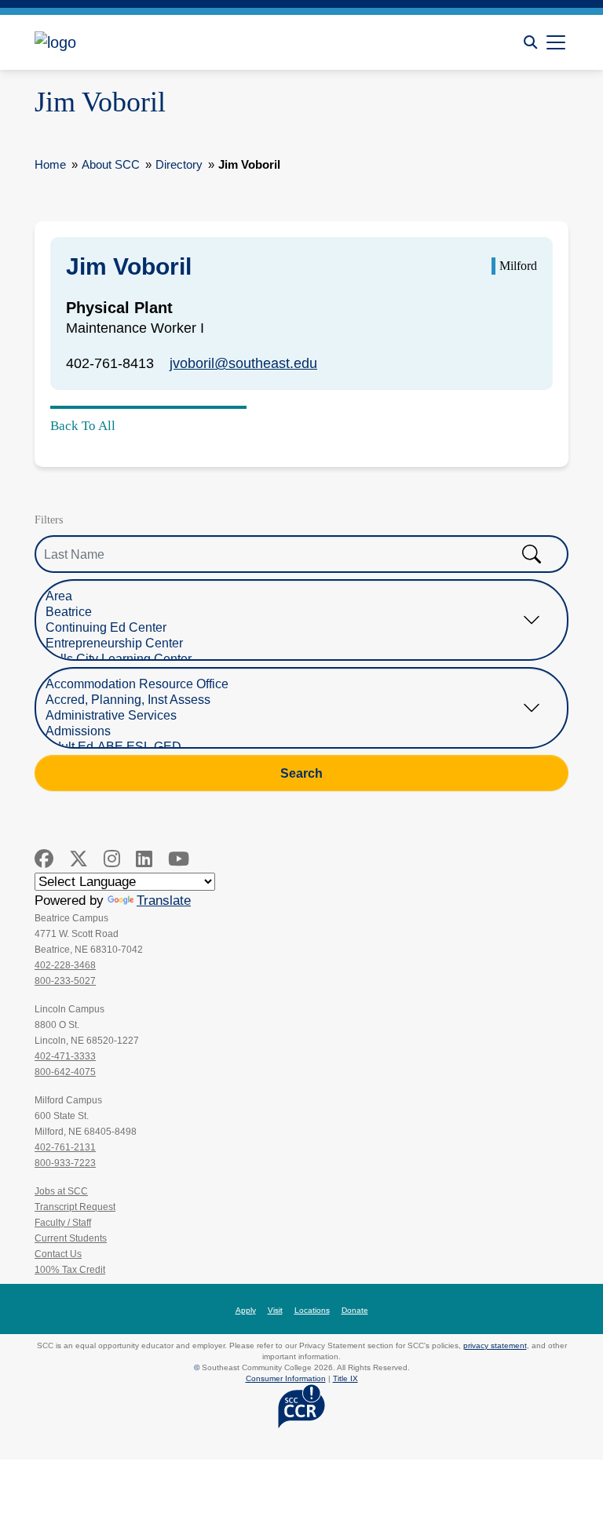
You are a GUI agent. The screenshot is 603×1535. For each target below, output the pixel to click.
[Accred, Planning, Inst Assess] (289, 700)
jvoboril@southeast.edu (243, 363)
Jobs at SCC (61, 1191)
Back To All (82, 425)
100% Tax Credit (70, 1269)
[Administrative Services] (289, 716)
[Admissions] (289, 731)
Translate (164, 900)
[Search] (530, 42)
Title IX (345, 1378)
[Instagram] (112, 859)
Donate (355, 1310)
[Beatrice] (289, 612)
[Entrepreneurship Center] (289, 643)
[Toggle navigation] (555, 42)
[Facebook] (44, 859)
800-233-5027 (65, 980)
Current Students (71, 1238)
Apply (246, 1310)
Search (301, 773)
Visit (275, 1310)
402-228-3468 (65, 965)
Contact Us (58, 1254)
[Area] (289, 596)
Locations (312, 1310)
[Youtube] (178, 859)
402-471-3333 (65, 1056)
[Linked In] (144, 859)
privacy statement (495, 1345)
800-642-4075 (65, 1071)
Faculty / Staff (63, 1222)
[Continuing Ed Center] (289, 628)
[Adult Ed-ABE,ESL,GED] (289, 747)
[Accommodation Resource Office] (289, 684)
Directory (179, 164)
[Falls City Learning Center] (289, 659)
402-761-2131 (65, 1147)
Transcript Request (75, 1206)
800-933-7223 (65, 1163)
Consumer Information (286, 1378)
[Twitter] (78, 859)
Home (50, 164)
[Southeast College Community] (105, 42)
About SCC (111, 164)
